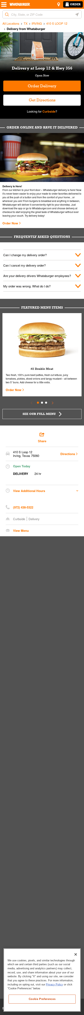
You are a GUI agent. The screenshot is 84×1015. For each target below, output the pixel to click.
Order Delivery (42, 86)
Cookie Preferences (42, 999)
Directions (67, 454)
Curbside (48, 111)
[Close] (75, 954)
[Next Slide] (52, 402)
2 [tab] (42, 403)
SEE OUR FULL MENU (39, 414)
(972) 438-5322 (23, 507)
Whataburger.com (42, 208)
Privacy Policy (54, 984)
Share (42, 441)
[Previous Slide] (31, 402)
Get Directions (29, 98)
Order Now (10, 223)
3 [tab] (46, 403)
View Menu (21, 530)
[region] (42, 980)
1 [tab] (38, 403)
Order (75, 4)
